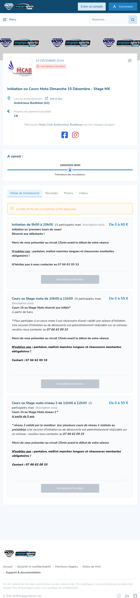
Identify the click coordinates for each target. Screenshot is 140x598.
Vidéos (83, 193)
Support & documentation (23, 572)
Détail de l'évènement (24, 193)
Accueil (8, 567)
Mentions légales (66, 567)
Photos (68, 193)
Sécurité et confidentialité (34, 567)
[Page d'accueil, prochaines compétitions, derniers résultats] (19, 6)
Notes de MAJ (91, 567)
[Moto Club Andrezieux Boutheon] (20, 70)
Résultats (51, 193)
